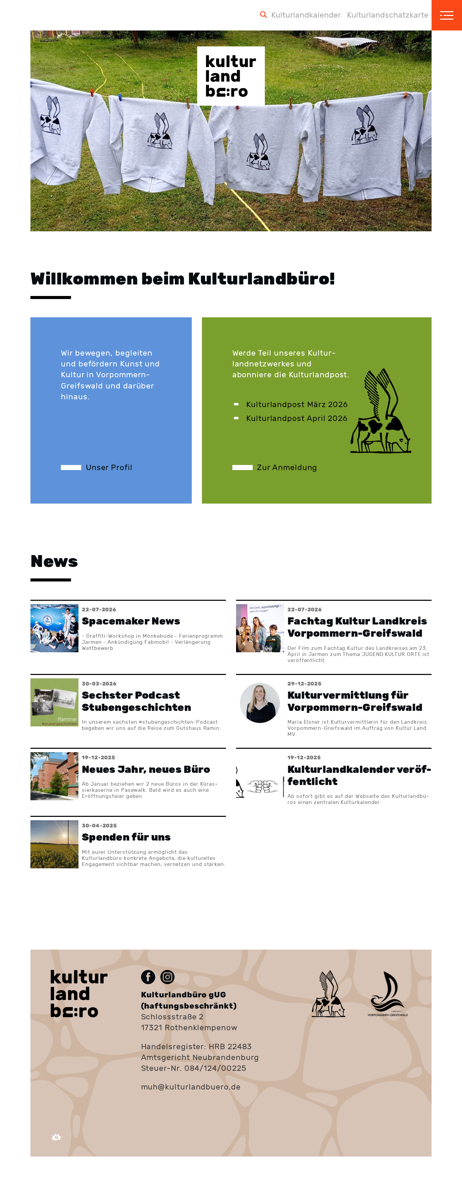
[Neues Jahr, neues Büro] (128, 777)
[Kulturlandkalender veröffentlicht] (334, 777)
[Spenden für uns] (128, 844)
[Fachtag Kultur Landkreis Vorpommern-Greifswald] (334, 632)
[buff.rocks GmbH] (56, 1141)
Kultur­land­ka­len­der (306, 15)
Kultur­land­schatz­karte (388, 15)
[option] (231, 130)
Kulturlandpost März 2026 (297, 404)
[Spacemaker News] (128, 632)
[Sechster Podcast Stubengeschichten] (128, 706)
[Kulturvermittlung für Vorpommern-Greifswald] (334, 706)
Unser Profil (109, 467)
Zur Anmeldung (287, 467)
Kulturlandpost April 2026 (297, 418)
